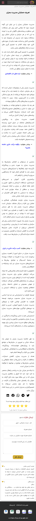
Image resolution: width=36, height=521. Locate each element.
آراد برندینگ (12, 505)
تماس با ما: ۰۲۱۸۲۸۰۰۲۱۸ (22, 505)
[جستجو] (7, 2)
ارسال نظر (18, 457)
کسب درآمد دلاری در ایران (11, 248)
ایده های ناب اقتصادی (12, 74)
